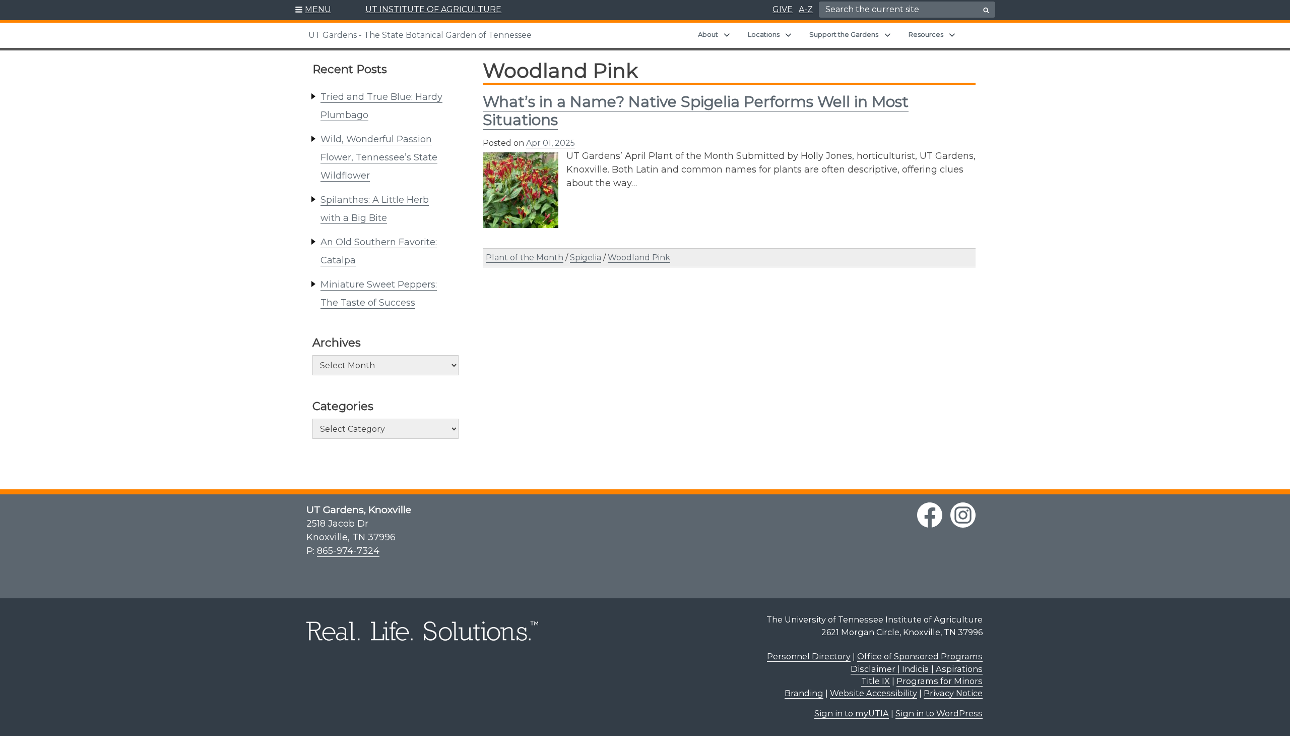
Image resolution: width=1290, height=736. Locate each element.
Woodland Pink (639, 257)
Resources (926, 34)
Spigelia (585, 257)
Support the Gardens (843, 34)
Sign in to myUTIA (851, 713)
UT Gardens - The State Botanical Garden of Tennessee (420, 35)
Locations (764, 34)
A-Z (806, 9)
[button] (313, 10)
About (708, 34)
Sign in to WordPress (939, 713)
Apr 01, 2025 (550, 143)
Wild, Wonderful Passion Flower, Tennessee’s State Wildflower (378, 157)
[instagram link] (963, 515)
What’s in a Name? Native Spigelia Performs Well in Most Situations (696, 110)
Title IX (875, 681)
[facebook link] (929, 515)
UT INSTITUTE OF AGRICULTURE (433, 9)
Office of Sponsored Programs (920, 656)
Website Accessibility (873, 693)
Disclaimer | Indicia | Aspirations (917, 669)
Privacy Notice (953, 693)
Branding (804, 693)
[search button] (986, 10)
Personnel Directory (809, 656)
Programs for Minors (939, 681)
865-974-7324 (348, 550)
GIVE (782, 9)
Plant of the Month (524, 257)
